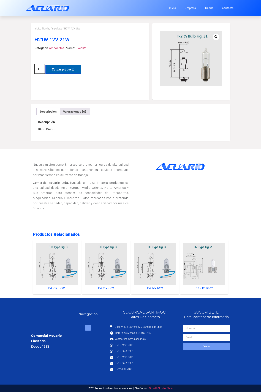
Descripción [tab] (48, 111)
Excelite (81, 48)
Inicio (172, 8)
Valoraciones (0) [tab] (74, 111)
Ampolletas (56, 28)
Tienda (209, 8)
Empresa (190, 8)
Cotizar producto (63, 69)
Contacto (227, 8)
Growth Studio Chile (161, 388)
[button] (216, 37)
